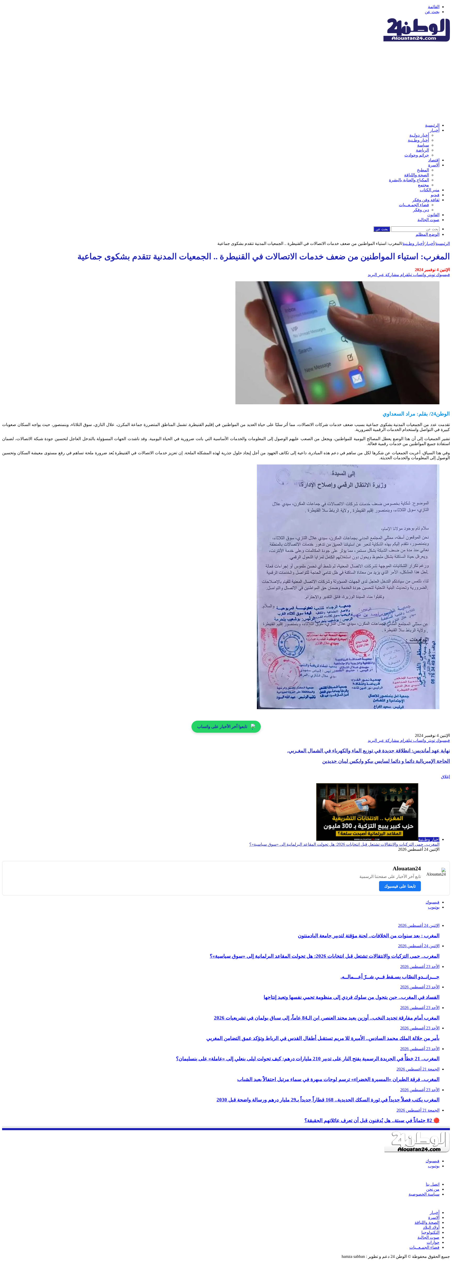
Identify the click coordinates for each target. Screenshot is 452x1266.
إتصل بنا (432, 1184)
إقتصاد (433, 160)
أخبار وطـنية (418, 140)
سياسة (423, 145)
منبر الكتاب (429, 190)
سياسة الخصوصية (424, 1194)
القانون (433, 214)
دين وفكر (421, 210)
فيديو (435, 195)
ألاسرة (433, 165)
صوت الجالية (428, 219)
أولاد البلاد (431, 1227)
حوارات (433, 1242)
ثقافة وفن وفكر (425, 200)
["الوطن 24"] (416, 40)
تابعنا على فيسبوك (400, 886)
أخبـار (434, 130)
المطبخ (423, 170)
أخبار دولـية (419, 135)
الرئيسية (432, 125)
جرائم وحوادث (416, 155)
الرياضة (422, 150)
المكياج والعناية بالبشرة (409, 180)
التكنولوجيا (430, 1232)
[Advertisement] (226, 82)
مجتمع (423, 185)
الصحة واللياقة (416, 175)
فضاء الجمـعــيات (414, 205)
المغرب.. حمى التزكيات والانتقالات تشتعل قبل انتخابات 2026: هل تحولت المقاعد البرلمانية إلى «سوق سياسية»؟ (344, 844)
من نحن (432, 1189)
